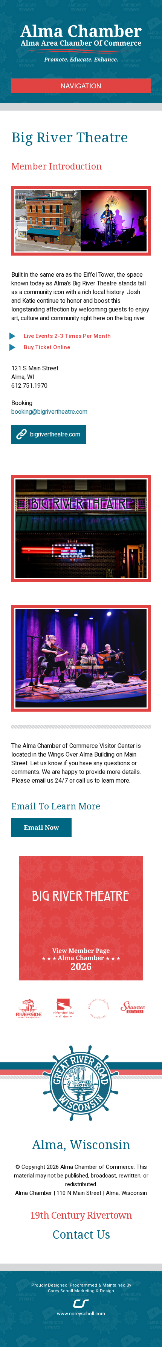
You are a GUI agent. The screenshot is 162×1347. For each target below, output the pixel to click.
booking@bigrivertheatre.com (49, 411)
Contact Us (81, 1234)
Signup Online (41, 827)
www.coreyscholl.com (81, 1313)
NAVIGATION (81, 85)
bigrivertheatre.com (55, 434)
